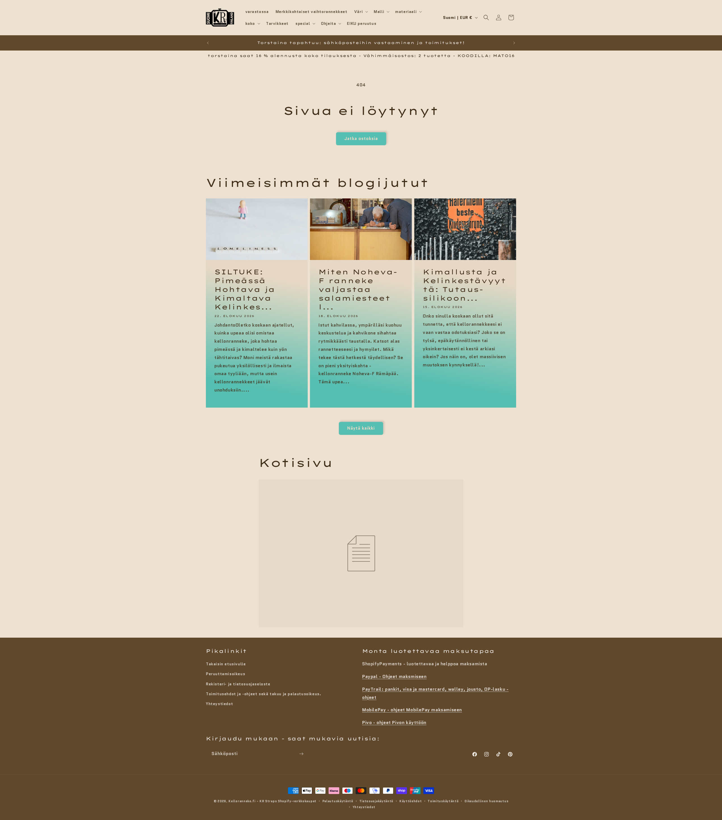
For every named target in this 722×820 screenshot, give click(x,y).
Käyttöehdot (410, 801)
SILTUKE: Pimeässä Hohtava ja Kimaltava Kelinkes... (244, 289)
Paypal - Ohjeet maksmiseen (394, 676)
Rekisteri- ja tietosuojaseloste (238, 684)
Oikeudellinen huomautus (486, 801)
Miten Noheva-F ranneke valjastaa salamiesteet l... (358, 289)
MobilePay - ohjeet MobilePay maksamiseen (412, 710)
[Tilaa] (301, 753)
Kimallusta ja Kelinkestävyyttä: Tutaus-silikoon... (464, 285)
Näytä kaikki (361, 428)
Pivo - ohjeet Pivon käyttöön (394, 722)
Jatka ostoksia (361, 138)
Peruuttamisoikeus (225, 674)
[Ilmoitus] (514, 43)
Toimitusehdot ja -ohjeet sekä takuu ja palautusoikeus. (263, 694)
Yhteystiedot (219, 704)
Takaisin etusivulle (226, 664)
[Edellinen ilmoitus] (208, 43)
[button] (360, 12)
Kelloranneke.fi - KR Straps (252, 801)
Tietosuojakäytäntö (376, 801)
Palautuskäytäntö (337, 801)
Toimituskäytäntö (443, 801)
